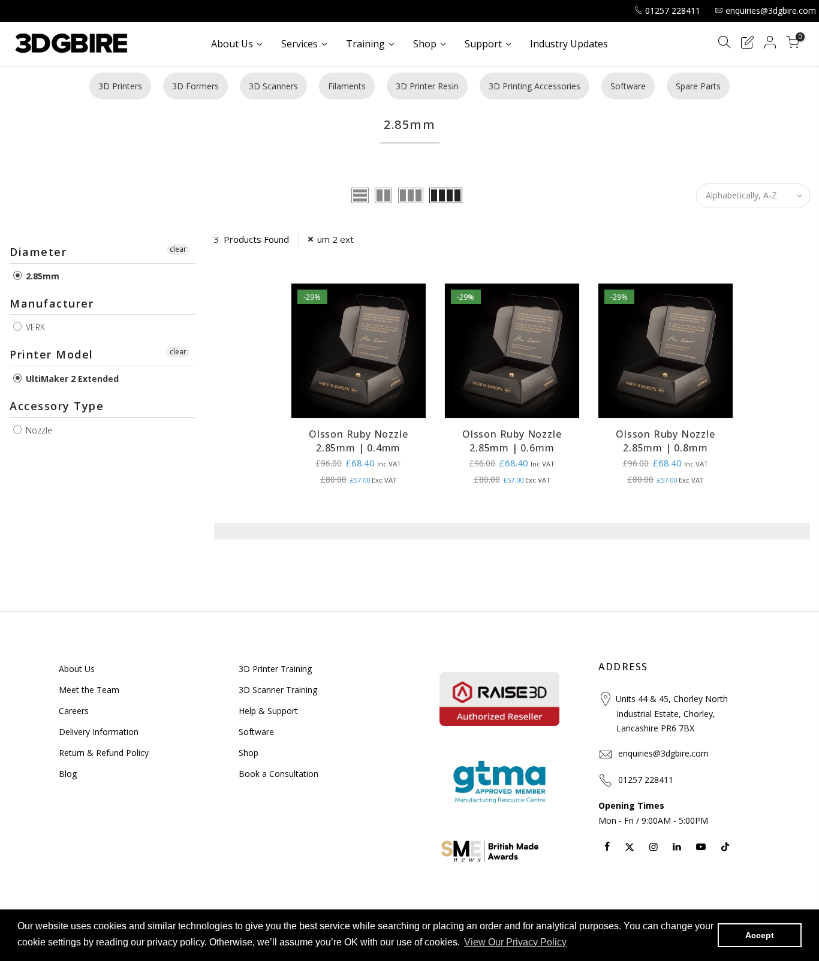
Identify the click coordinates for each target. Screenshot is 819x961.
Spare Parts (698, 86)
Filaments (347, 86)
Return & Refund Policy (104, 752)
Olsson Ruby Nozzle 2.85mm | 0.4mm (358, 440)
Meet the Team (89, 689)
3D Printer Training (275, 668)
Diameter (38, 252)
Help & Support (268, 710)
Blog (68, 773)
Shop (248, 752)
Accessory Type (57, 406)
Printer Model (52, 354)
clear (178, 249)
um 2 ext (335, 239)
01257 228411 (672, 10)
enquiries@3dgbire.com (770, 10)
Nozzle (37, 430)
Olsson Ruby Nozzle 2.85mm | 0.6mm (511, 440)
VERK (34, 327)
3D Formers (195, 86)
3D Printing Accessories (534, 86)
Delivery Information (98, 731)
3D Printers (120, 86)
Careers (74, 710)
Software (628, 86)
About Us (77, 668)
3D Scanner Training (278, 689)
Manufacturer (52, 303)
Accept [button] (759, 935)
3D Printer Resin (427, 86)
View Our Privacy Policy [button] (515, 942)
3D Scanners (273, 86)
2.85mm (41, 276)
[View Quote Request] (747, 44)
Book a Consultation (278, 773)
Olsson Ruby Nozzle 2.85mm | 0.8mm (665, 440)
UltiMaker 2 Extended (71, 378)
